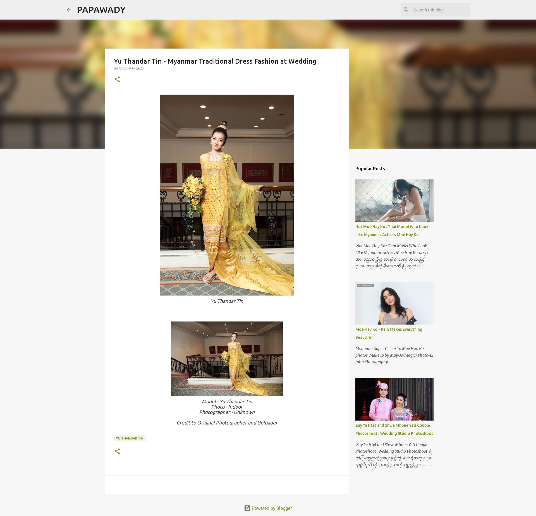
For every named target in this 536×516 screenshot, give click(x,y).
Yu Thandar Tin (129, 438)
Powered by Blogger (271, 508)
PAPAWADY (101, 9)
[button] (117, 79)
